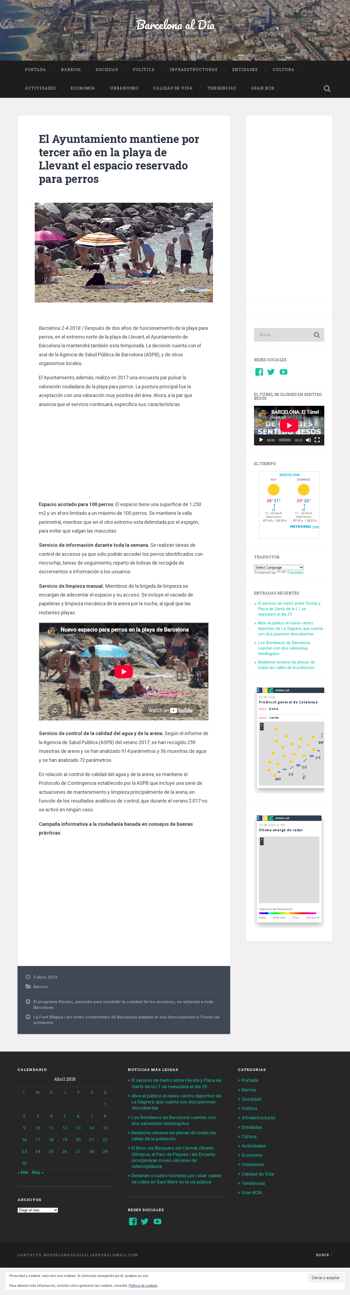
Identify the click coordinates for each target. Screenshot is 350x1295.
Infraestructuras (194, 69)
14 (91, 1128)
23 (24, 1151)
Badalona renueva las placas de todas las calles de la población (286, 665)
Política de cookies (143, 1286)
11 (51, 1128)
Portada (35, 69)
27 (78, 1151)
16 (24, 1139)
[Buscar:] (289, 335)
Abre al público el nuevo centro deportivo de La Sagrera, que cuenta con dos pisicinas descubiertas (290, 628)
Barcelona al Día (175, 24)
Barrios (71, 69)
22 (105, 1139)
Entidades (245, 69)
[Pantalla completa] (317, 440)
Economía (83, 88)
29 (105, 1151)
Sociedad (107, 69)
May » (38, 1172)
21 (91, 1139)
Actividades (40, 88)
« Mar (23, 1172)
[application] (289, 425)
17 (37, 1139)
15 (105, 1128)
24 (37, 1151)
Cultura (283, 69)
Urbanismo (124, 88)
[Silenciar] (308, 440)
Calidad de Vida (173, 88)
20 (78, 1139)
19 (64, 1139)
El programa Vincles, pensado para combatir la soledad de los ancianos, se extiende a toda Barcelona (123, 1004)
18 (51, 1139)
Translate (295, 572)
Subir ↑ (324, 1255)
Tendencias (222, 88)
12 (64, 1128)
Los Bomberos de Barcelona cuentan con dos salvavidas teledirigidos (284, 648)
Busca (327, 88)
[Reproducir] (261, 440)
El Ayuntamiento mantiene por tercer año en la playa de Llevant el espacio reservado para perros (119, 158)
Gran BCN (263, 88)
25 (51, 1151)
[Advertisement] (124, 460)
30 (24, 1163)
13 (78, 1128)
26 (64, 1151)
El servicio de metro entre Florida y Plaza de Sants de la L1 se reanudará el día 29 (289, 609)
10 (37, 1128)
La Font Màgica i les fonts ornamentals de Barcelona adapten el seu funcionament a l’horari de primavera (126, 1020)
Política (144, 69)
